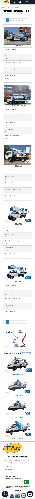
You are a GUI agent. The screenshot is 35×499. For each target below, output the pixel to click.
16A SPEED (18, 224)
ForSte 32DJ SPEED (18, 106)
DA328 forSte (18, 46)
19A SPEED (18, 282)
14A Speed (18, 166)
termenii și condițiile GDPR (18, 488)
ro (27, 2)
